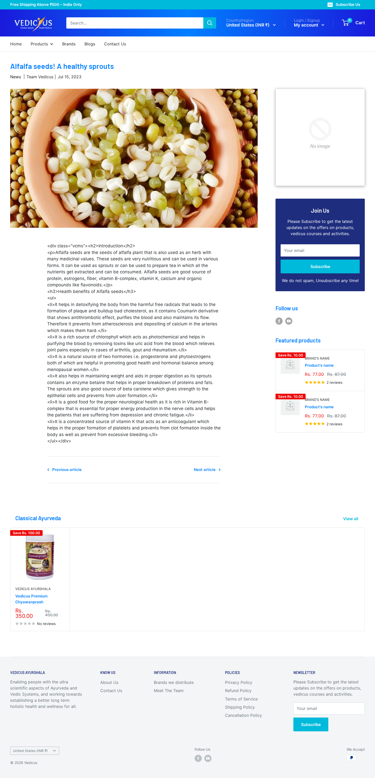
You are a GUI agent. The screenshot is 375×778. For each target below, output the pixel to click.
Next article (205, 469)
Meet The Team (169, 690)
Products (39, 43)
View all (351, 518)
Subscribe (320, 266)
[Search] (209, 23)
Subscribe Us (348, 4)
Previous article (67, 469)
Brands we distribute (174, 682)
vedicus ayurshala (33, 589)
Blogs (89, 43)
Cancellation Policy (243, 715)
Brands (69, 43)
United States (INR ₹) (30, 751)
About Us (109, 682)
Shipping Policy (240, 707)
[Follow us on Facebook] (279, 321)
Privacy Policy (238, 682)
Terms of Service (241, 699)
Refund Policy (238, 690)
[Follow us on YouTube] (288, 321)
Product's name (319, 365)
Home (16, 43)
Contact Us (115, 43)
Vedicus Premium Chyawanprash (31, 599)
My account (306, 24)
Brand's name (317, 358)
